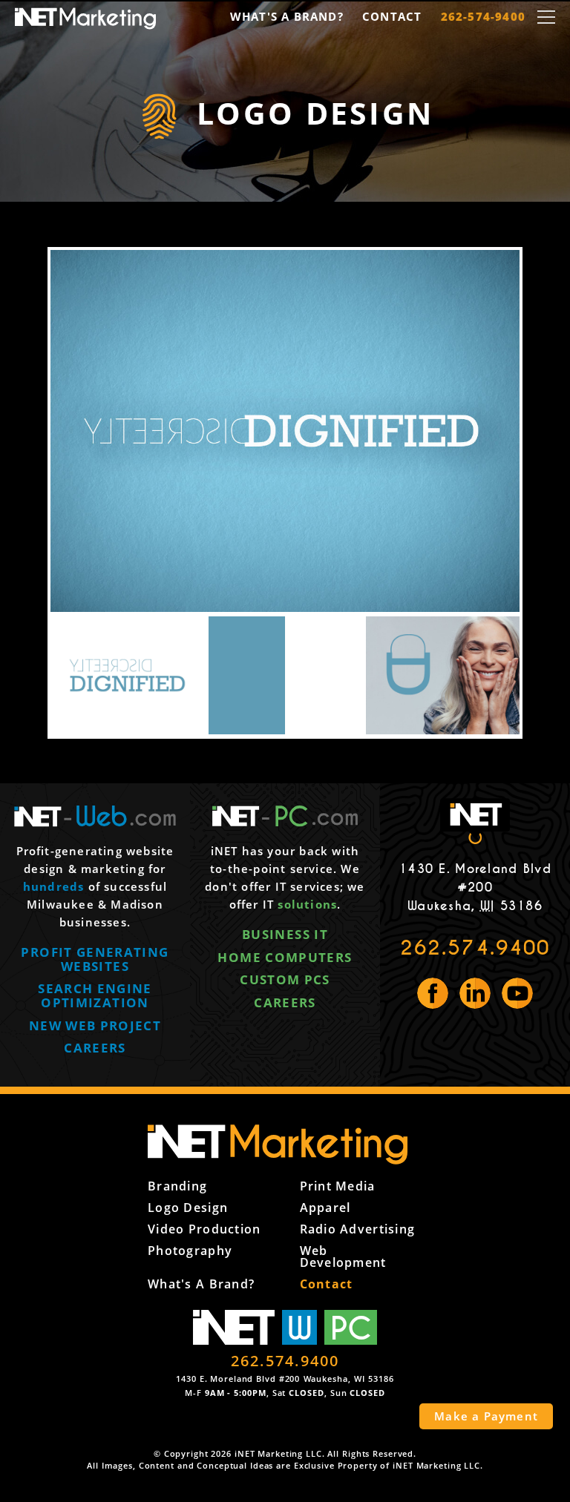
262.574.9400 (475, 948)
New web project (95, 1025)
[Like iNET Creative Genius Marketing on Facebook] (432, 993)
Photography (190, 1250)
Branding (177, 1186)
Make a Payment (486, 1416)
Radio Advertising (358, 1229)
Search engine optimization (95, 995)
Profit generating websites (94, 959)
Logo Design (188, 1207)
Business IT (285, 934)
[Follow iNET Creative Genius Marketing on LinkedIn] (475, 993)
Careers (95, 1047)
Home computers (284, 957)
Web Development (343, 1256)
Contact (392, 16)
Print (338, 1186)
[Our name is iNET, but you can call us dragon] (285, 1144)
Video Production (204, 1229)
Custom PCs (285, 979)
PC (351, 1327)
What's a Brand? (287, 16)
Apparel (325, 1207)
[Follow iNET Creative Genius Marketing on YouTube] (517, 993)
